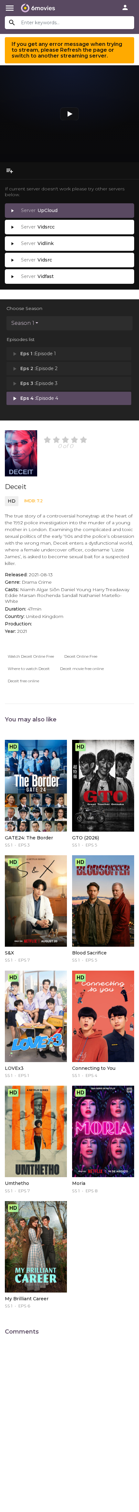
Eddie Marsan (20, 595)
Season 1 (22, 323)
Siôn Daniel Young (70, 589)
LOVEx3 (14, 1068)
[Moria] (103, 1131)
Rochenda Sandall (57, 595)
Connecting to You (93, 1068)
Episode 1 (33, 354)
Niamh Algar (34, 589)
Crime (45, 582)
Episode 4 (34, 398)
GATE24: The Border (29, 838)
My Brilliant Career (26, 1299)
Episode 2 (34, 369)
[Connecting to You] (103, 1016)
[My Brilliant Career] (36, 1247)
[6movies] (38, 8)
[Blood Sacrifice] (103, 901)
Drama (29, 582)
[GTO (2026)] (103, 785)
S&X (9, 953)
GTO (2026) (85, 838)
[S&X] (36, 901)
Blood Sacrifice (89, 953)
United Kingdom (44, 616)
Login (125, 7)
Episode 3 (34, 383)
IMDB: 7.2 (33, 500)
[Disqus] (69, 1420)
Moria (78, 1183)
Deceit (16, 487)
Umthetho (17, 1183)
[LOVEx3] (36, 1016)
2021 (22, 631)
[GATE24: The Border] (36, 785)
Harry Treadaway (110, 589)
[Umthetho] (36, 1131)
